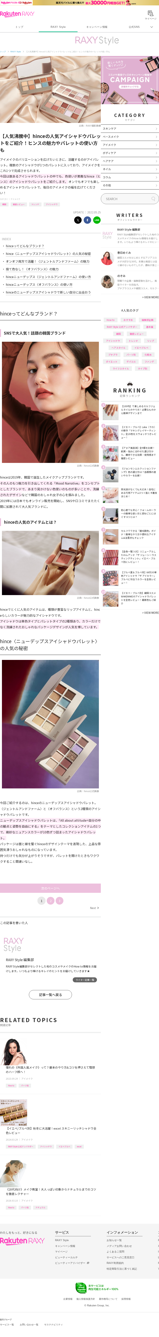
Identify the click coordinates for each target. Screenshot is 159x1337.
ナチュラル (40, 1207)
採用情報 (126, 1299)
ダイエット (112, 361)
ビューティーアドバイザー (70, 1263)
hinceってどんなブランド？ (25, 246)
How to (11, 1085)
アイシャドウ (52, 204)
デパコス (131, 361)
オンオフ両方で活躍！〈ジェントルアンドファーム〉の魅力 (47, 261)
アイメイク (15, 199)
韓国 (4, 204)
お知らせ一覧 (114, 1240)
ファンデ (149, 361)
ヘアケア (108, 161)
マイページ (61, 1251)
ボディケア (109, 153)
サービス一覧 (7, 1324)
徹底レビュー (19, 204)
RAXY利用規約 (115, 1263)
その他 (107, 185)
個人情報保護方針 (85, 1299)
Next (94, 908)
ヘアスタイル (118, 347)
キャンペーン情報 (97, 26)
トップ (19, 26)
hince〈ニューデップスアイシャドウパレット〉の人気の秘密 (48, 253)
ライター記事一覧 (85, 979)
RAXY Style (58, 26)
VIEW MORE (150, 297)
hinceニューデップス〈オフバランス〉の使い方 (39, 284)
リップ (150, 340)
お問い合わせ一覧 (29, 1324)
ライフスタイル (121, 368)
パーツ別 (25, 1085)
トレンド (35, 204)
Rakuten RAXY (17, 14)
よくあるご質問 (115, 1251)
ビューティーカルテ (66, 1257)
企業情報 (68, 1299)
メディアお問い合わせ (119, 1246)
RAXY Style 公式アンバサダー (20, 1146)
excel (79, 1146)
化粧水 (148, 354)
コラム (107, 177)
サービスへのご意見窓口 (120, 1257)
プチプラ (113, 354)
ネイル (107, 169)
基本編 (149, 326)
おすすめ (128, 319)
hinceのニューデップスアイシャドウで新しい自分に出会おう (48, 292)
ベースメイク (111, 137)
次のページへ (50, 888)
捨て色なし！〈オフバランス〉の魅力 (32, 269)
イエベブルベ (64, 1146)
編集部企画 (147, 319)
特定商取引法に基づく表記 (122, 1268)
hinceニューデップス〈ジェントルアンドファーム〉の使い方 (48, 276)
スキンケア (109, 128)
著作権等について (108, 1299)
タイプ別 (142, 368)
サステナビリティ (53, 1324)
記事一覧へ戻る (50, 994)
